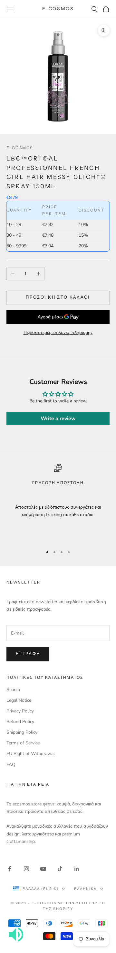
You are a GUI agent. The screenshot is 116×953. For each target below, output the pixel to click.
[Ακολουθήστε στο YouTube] (43, 868)
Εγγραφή (28, 654)
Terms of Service (23, 743)
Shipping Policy (21, 732)
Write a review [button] (58, 418)
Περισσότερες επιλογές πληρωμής (58, 332)
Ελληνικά (85, 888)
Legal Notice (18, 700)
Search (13, 690)
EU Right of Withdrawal (30, 754)
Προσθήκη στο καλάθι (58, 297)
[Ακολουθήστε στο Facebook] (9, 868)
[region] (58, 502)
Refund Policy (20, 722)
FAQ (10, 764)
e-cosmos (19, 147)
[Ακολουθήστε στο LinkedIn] (76, 868)
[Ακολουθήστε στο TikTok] (60, 868)
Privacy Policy (20, 711)
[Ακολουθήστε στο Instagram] (26, 868)
